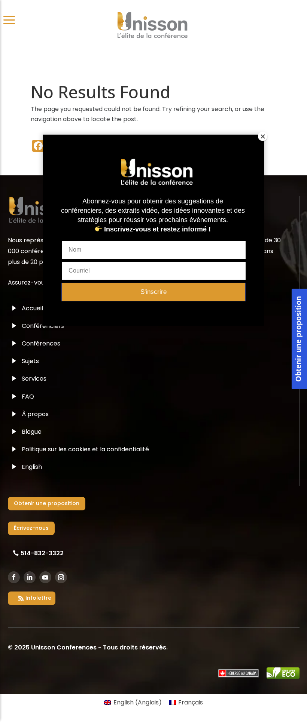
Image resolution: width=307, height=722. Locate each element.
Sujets (30, 361)
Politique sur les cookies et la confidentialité (85, 449)
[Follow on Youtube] (45, 577)
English (32, 467)
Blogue (32, 431)
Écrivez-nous (31, 528)
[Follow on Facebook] (14, 577)
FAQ (28, 396)
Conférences (41, 343)
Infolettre (38, 598)
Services (34, 378)
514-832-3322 (42, 553)
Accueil (32, 308)
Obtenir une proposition (46, 503)
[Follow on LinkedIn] (30, 577)
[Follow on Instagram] (61, 577)
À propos (35, 414)
